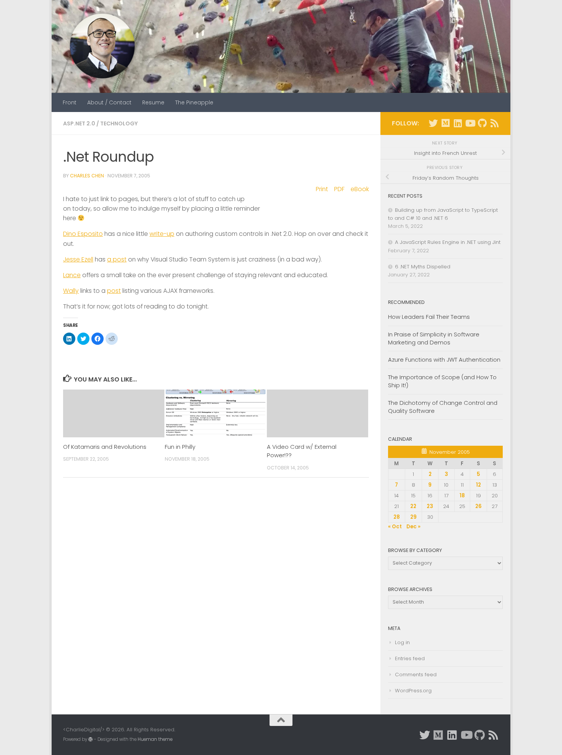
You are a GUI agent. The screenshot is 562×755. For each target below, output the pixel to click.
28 (396, 517)
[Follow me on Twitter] (433, 123)
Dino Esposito (83, 233)
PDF (339, 189)
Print (322, 189)
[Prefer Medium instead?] (445, 123)
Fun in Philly (180, 447)
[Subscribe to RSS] (494, 123)
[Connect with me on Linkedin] (457, 123)
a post (117, 259)
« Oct (395, 526)
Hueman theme (155, 739)
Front (69, 102)
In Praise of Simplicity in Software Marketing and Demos (433, 338)
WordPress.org (413, 690)
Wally (71, 290)
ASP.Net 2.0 (79, 123)
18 (462, 495)
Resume (153, 102)
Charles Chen (87, 175)
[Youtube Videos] (469, 123)
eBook (360, 189)
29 (413, 517)
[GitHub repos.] (482, 123)
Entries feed (410, 658)
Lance (72, 275)
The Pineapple (194, 102)
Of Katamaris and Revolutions (104, 447)
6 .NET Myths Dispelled (422, 266)
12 (478, 485)
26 (478, 506)
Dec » (413, 526)
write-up (161, 233)
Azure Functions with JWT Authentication (444, 360)
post (114, 290)
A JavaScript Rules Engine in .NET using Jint (447, 242)
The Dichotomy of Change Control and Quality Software (442, 407)
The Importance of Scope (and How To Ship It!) (442, 381)
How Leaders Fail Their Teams (429, 317)
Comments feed (416, 674)
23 (430, 506)
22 (413, 506)
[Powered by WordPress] (90, 739)
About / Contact (109, 102)
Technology (119, 123)
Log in (402, 642)
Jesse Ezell (78, 259)
